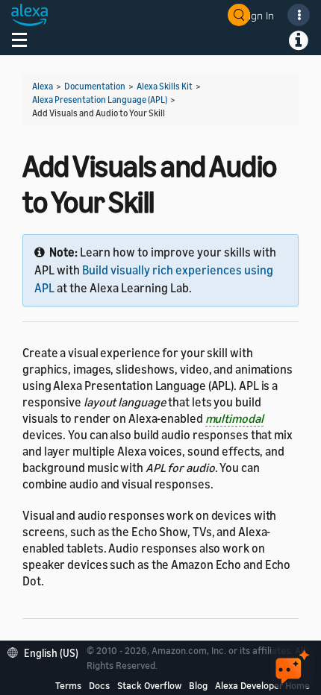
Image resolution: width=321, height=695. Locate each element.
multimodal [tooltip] (234, 418)
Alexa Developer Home (262, 685)
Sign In (258, 15)
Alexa (42, 86)
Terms (68, 685)
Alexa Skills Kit (165, 86)
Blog (198, 685)
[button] (46, 651)
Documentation (94, 86)
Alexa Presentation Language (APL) (99, 99)
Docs (99, 685)
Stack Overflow (149, 685)
